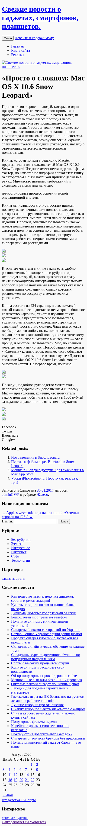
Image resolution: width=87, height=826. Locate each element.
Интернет (18, 552)
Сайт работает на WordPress (24, 822)
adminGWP (10, 494)
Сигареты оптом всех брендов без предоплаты (48, 738)
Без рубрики (21, 539)
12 (15, 775)
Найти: (7, 521)
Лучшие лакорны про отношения (37, 705)
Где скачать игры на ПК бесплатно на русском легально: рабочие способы (47, 699)
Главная (17, 46)
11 (10, 775)
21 (27, 780)
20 (21, 780)
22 (32, 780)
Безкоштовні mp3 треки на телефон (39, 617)
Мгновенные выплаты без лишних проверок (46, 680)
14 (27, 775)
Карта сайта (20, 50)
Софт (15, 556)
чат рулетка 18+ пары (19, 800)
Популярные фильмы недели (34, 722)
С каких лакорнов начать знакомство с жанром (48, 709)
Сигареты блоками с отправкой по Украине (45, 630)
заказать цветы (13, 578)
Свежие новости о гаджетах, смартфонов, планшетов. (40, 17)
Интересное (20, 548)
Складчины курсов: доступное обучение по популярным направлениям (45, 657)
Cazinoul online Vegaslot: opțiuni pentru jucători (46, 634)
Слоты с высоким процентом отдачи (40, 663)
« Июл (8, 795)
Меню (8, 38)
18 (10, 780)
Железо (42, 494)
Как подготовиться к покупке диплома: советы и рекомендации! (42, 598)
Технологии (20, 560)
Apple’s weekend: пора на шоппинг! (32, 513)
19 (15, 780)
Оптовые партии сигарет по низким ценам (45, 684)
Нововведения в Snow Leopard (35, 457)
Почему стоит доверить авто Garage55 (41, 734)
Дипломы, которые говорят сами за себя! (43, 613)
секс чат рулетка (15, 818)
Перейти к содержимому (34, 38)
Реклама (17, 55)
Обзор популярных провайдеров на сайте (44, 676)
